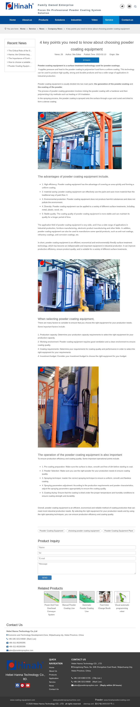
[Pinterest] (22, 685)
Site (117, 54)
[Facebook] (17, 685)
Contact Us (54, 689)
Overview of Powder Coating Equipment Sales (20, 66)
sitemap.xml (88, 704)
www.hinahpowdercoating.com (117, 700)
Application (54, 678)
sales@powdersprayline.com (20, 650)
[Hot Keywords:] (135, 6)
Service (52, 682)
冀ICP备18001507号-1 (104, 704)
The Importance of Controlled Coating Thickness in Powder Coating (20, 54)
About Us (53, 671)
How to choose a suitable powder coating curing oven (20, 58)
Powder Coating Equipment (51, 531)
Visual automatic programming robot (122, 608)
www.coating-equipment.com (22, 700)
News (51, 686)
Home (51, 667)
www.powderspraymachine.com (66, 700)
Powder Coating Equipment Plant (118, 531)
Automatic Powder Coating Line (87, 608)
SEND (44, 578)
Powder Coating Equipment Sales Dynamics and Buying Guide (20, 62)
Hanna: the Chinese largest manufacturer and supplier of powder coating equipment (20, 50)
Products (53, 675)
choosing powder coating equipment (84, 531)
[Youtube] (28, 685)
